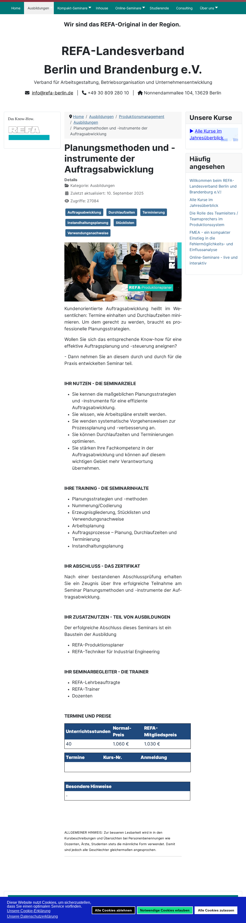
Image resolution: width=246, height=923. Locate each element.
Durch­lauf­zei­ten (122, 212)
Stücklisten (125, 223)
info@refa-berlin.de (52, 93)
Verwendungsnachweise (88, 233)
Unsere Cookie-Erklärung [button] (28, 911)
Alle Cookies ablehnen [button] (113, 910)
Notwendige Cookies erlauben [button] (165, 910)
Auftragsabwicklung (84, 212)
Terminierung (153, 212)
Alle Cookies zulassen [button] (216, 910)
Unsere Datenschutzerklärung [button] (32, 916)
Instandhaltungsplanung (88, 223)
